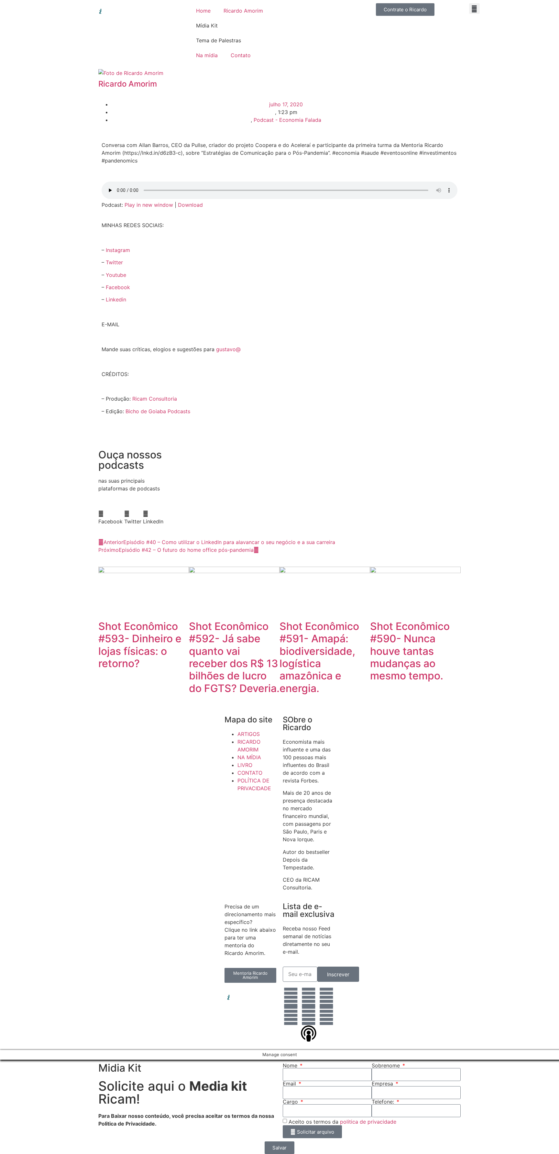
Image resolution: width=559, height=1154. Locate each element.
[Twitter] (291, 1015)
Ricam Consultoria (154, 398)
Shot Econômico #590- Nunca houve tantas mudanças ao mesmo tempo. (410, 651)
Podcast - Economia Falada (287, 120)
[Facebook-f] (326, 997)
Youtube (116, 275)
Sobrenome (386, 1065)
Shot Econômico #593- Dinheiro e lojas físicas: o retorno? (139, 645)
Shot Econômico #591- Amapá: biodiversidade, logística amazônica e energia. (319, 657)
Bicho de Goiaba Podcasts (158, 411)
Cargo (291, 1101)
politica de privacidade (368, 1121)
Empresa (383, 1083)
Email (290, 1083)
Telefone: (384, 1101)
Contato (241, 55)
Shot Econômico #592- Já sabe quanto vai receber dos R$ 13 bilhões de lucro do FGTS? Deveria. (234, 657)
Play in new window (149, 205)
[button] (474, 8)
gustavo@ (228, 349)
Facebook (118, 287)
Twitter (114, 262)
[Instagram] (309, 997)
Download (190, 205)
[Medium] (326, 1015)
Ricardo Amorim (243, 10)
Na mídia (207, 55)
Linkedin (116, 299)
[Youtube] (309, 1015)
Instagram (118, 250)
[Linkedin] (291, 997)
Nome (291, 1065)
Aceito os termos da (342, 1121)
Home (203, 10)
